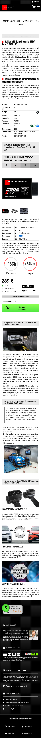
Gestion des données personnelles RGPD (16, 702)
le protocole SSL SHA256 (17, 660)
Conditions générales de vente (13, 706)
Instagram (11, 727)
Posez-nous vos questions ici (16, 686)
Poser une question (21, 296)
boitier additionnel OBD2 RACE (14, 244)
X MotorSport (27, 734)
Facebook (28, 727)
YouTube (11, 734)
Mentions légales (9, 709)
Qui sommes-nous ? (10, 699)
